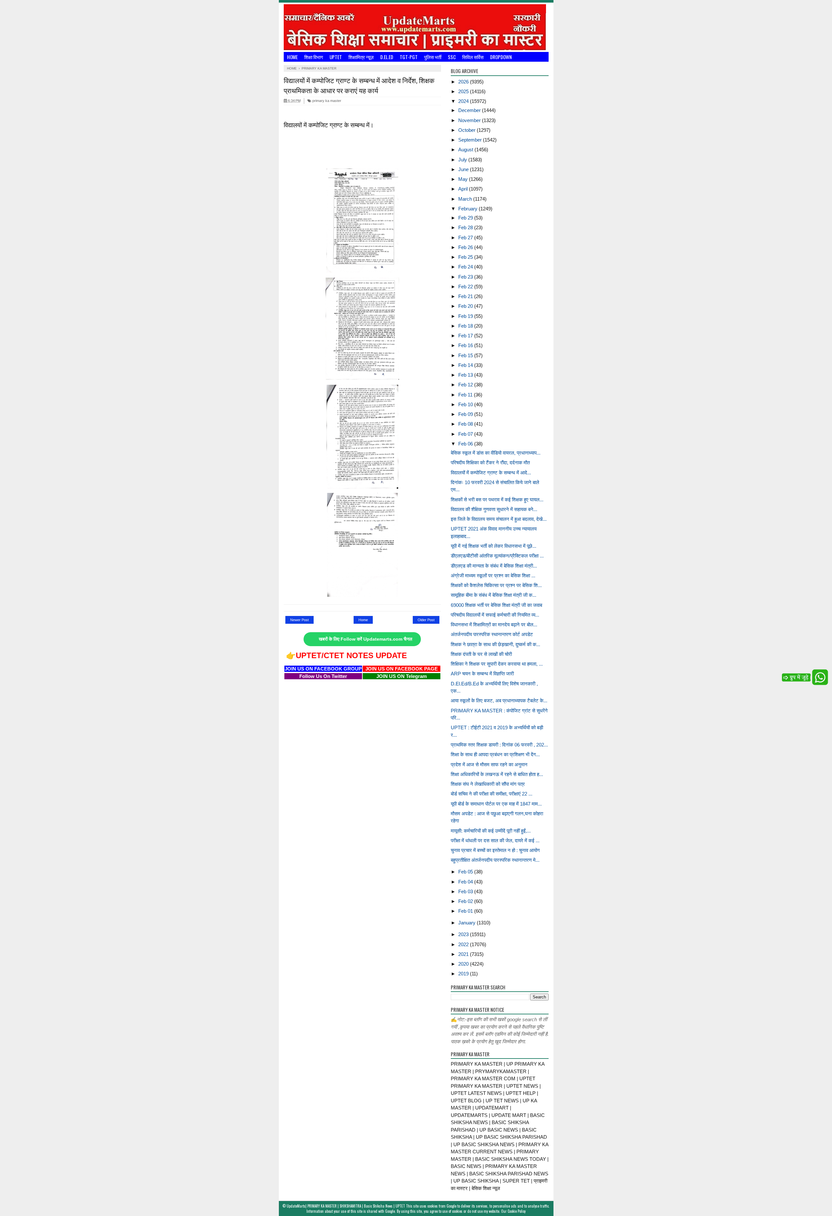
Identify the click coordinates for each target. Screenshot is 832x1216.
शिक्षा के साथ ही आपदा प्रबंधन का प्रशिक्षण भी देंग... (495, 754)
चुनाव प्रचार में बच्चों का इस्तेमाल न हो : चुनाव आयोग (495, 850)
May (463, 179)
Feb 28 (466, 227)
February (468, 208)
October (467, 130)
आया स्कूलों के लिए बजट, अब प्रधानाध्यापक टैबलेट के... (499, 700)
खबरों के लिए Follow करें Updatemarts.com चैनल (365, 639)
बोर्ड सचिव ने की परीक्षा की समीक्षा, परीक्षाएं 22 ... (491, 793)
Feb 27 (466, 237)
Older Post (426, 620)
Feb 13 (466, 375)
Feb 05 (466, 871)
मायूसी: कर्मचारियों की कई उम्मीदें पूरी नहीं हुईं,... (491, 831)
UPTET (336, 56)
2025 (464, 91)
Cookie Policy (517, 1211)
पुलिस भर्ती (432, 56)
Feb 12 (466, 384)
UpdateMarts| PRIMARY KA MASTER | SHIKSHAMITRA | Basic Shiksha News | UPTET (346, 1206)
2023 (464, 934)
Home (292, 56)
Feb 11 (466, 394)
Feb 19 (466, 316)
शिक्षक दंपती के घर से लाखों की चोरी (481, 654)
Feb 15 (466, 355)
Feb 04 (466, 881)
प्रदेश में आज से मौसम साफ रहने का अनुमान (489, 764)
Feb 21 (466, 296)
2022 (464, 944)
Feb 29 (466, 217)
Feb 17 (466, 335)
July (463, 159)
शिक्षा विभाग (313, 56)
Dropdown (501, 56)
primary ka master (326, 101)
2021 (464, 954)
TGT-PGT (409, 56)
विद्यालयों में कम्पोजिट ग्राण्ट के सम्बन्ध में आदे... (491, 472)
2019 (464, 973)
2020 (464, 964)
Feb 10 (466, 404)
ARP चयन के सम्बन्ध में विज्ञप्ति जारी (482, 673)
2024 (464, 101)
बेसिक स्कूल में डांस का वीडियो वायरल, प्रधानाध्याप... (495, 453)
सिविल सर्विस (473, 56)
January (467, 922)
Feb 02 (466, 901)
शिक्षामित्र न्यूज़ (361, 56)
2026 (464, 81)
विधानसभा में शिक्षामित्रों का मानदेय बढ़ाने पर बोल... (494, 624)
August (466, 149)
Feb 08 (466, 424)
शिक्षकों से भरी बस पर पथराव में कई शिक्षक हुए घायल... (497, 499)
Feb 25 (466, 257)
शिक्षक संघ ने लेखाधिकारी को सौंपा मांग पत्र (488, 784)
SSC (452, 56)
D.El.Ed (386, 56)
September (470, 140)
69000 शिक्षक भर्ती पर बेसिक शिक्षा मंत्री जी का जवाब (496, 605)
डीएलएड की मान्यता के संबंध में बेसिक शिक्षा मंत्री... (494, 566)
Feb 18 (466, 326)
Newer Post (299, 620)
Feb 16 (466, 345)
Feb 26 (466, 247)
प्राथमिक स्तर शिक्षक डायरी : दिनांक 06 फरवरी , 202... (499, 744)
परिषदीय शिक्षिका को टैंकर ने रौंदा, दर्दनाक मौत (490, 462)
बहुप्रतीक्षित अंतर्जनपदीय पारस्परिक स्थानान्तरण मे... (495, 860)
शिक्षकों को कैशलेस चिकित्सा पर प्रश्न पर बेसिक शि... (496, 585)
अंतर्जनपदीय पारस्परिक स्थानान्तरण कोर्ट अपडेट (492, 634)
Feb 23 (466, 277)
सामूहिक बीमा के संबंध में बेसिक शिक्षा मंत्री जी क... (493, 595)
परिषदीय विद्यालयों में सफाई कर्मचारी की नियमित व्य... (495, 615)
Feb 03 (466, 891)
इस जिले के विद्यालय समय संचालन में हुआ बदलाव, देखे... (499, 519)
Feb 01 (466, 911)
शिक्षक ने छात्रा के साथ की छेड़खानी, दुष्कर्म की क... (495, 644)
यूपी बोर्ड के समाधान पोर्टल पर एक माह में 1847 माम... (496, 804)
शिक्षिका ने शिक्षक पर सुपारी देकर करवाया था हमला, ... (497, 664)
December (470, 110)
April (463, 189)
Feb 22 (466, 286)
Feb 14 (466, 365)
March (465, 199)
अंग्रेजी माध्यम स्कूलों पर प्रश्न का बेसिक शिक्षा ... (493, 575)
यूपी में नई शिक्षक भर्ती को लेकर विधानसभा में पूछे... (493, 546)
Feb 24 (466, 267)
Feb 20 (466, 306)
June (464, 169)
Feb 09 (466, 414)
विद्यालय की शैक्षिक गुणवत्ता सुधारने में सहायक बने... (494, 509)
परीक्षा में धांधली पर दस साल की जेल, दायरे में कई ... (495, 840)
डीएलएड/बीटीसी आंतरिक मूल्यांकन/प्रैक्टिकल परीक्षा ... (497, 555)
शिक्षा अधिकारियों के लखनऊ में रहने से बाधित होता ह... (497, 774)
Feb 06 (466, 443)
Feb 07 (466, 434)
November (470, 120)
